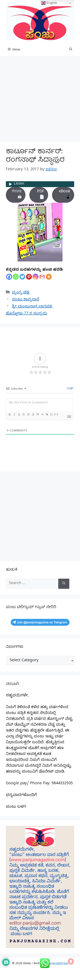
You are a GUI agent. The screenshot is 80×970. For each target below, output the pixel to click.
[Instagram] (35, 277)
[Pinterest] (29, 277)
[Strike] (23, 414)
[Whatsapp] (16, 277)
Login (70, 389)
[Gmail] (42, 277)
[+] (56, 414)
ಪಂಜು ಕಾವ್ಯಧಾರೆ (25, 300)
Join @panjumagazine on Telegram (42, 622)
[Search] (63, 584)
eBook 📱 (64, 194)
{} (51, 414)
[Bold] (9, 414)
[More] (49, 277)
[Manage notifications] (71, 961)
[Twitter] (22, 277)
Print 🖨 (17, 194)
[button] (70, 50)
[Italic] (14, 414)
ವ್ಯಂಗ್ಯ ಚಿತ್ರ (21, 292)
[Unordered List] (32, 414)
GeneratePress (57, 964)
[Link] (46, 414)
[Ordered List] (28, 414)
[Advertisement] (40, 100)
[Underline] (19, 414)
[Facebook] (9, 277)
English (51, 2)
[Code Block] (42, 414)
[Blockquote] (37, 414)
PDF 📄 (40, 194)
